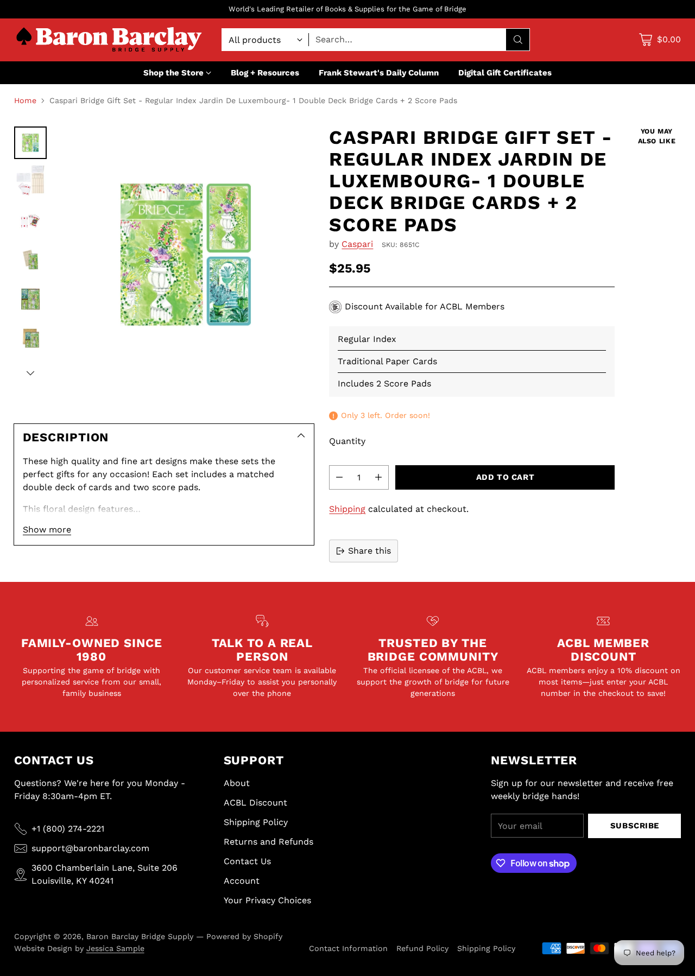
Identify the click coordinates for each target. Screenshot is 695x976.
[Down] (30, 373)
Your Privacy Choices (267, 900)
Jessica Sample (115, 948)
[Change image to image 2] (30, 182)
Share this (369, 551)
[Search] (518, 39)
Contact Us (247, 861)
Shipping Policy (256, 822)
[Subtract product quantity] (339, 477)
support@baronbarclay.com (90, 848)
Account (242, 881)
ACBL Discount (255, 802)
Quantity (347, 441)
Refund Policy (422, 948)
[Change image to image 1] (30, 142)
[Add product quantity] (378, 477)
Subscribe (634, 826)
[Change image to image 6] (30, 338)
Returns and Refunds (268, 841)
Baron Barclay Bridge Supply (139, 936)
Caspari (357, 244)
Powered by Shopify (244, 936)
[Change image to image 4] (30, 260)
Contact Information (348, 948)
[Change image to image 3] (30, 221)
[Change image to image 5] (30, 299)
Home (25, 100)
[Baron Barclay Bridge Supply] (109, 40)
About (237, 783)
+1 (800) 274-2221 (67, 828)
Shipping (347, 509)
